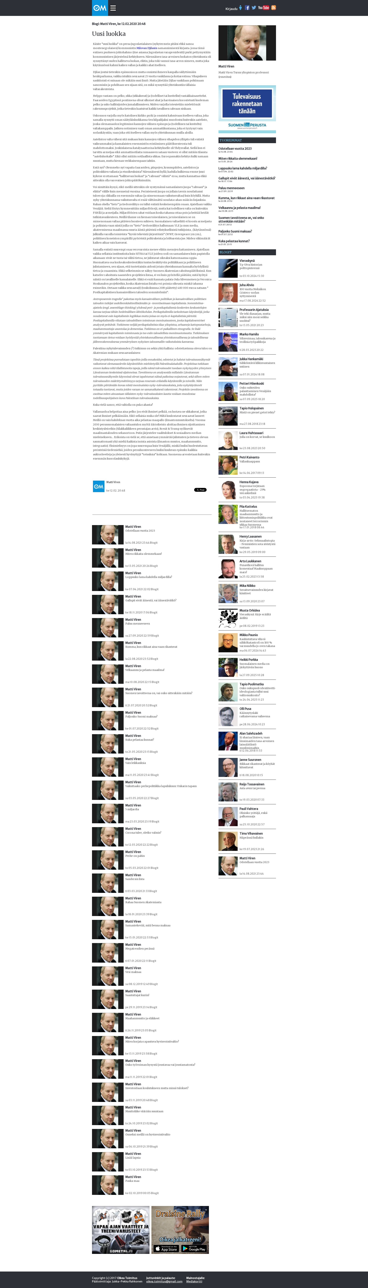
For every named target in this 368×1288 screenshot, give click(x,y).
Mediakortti (194, 1281)
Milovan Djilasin (146, 48)
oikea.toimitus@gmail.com (164, 1281)
